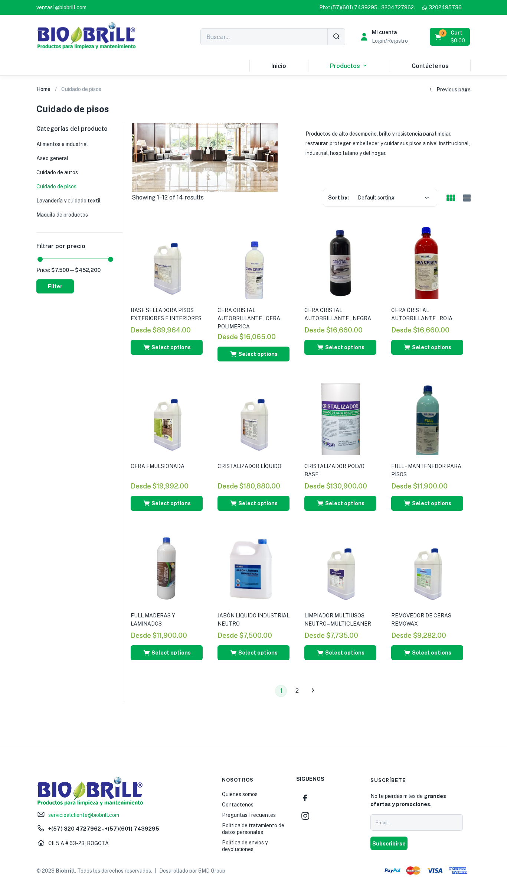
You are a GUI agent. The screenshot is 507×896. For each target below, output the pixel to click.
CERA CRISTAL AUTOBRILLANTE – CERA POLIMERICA (248, 318)
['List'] (466, 198)
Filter (55, 286)
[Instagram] (305, 816)
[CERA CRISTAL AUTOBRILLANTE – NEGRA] (340, 263)
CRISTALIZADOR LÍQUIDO (249, 466)
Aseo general (52, 158)
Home (43, 89)
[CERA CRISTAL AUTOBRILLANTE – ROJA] (427, 263)
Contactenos (238, 805)
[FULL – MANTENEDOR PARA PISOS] (427, 419)
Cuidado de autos (57, 172)
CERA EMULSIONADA (157, 466)
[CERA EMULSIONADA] (167, 419)
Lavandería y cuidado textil (68, 201)
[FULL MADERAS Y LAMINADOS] (167, 568)
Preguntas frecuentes (249, 815)
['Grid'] (450, 198)
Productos (345, 65)
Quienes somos (240, 794)
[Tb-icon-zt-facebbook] (305, 798)
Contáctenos (430, 65)
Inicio (278, 65)
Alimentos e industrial (62, 144)
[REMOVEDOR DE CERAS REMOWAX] (427, 568)
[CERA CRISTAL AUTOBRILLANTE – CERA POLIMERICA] (253, 263)
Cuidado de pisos (56, 186)
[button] (61, 7)
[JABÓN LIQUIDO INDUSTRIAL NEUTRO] (253, 568)
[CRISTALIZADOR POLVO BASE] (340, 419)
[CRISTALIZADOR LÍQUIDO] (253, 419)
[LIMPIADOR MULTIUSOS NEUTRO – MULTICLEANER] (340, 568)
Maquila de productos (62, 215)
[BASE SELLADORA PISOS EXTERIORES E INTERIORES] (167, 263)
